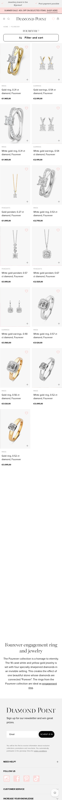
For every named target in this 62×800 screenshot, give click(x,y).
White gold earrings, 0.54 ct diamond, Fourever (46, 152)
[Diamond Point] (31, 18)
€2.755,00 (38, 220)
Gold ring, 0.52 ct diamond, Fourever (11, 457)
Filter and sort (34, 38)
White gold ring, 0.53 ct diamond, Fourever (45, 213)
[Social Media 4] (36, 778)
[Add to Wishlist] (26, 47)
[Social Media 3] (26, 778)
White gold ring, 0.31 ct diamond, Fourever (13, 152)
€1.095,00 (6, 220)
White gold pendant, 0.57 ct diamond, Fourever (14, 274)
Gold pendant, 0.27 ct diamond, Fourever (13, 213)
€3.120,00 (37, 342)
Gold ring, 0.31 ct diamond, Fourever (11, 91)
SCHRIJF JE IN (46, 734)
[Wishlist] (53, 19)
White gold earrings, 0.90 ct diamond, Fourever (15, 335)
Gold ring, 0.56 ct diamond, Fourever (11, 396)
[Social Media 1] (6, 778)
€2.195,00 (37, 98)
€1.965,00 (6, 98)
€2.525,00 (38, 281)
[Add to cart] (27, 80)
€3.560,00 (6, 342)
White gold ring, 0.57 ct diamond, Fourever (45, 335)
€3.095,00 (38, 403)
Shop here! (52, 10)
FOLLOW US (9, 771)
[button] (8, 19)
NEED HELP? (9, 761)
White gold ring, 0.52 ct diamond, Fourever (45, 396)
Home (5, 26)
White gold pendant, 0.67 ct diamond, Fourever (46, 274)
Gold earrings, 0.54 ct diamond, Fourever (44, 91)
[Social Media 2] (16, 778)
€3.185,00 (6, 281)
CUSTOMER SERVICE (13, 789)
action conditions (40, 751)
